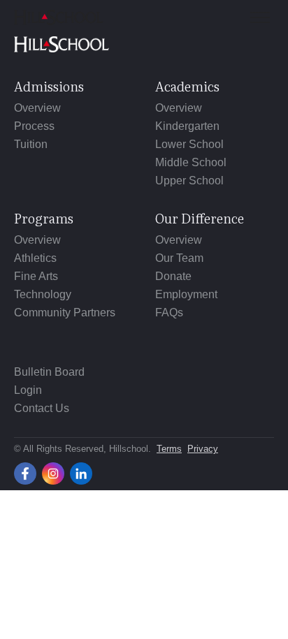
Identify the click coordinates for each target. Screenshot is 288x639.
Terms (169, 448)
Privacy (202, 448)
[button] (25, 473)
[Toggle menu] (260, 17)
